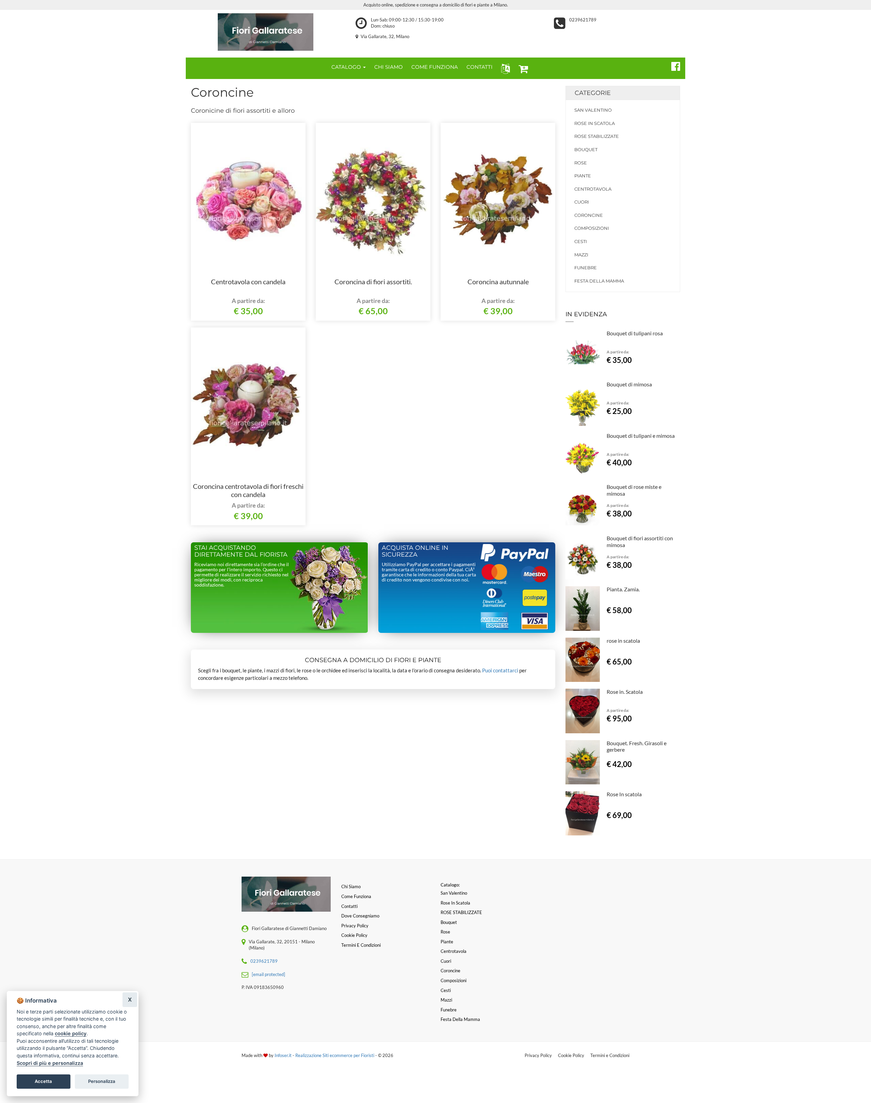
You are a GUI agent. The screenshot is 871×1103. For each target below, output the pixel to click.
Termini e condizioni (361, 945)
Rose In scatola (624, 794)
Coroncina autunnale (498, 281)
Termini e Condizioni (609, 1055)
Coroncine (588, 215)
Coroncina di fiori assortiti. (373, 281)
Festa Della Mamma (599, 281)
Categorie (593, 93)
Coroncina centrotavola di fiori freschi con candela (248, 490)
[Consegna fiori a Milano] (265, 32)
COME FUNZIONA (434, 67)
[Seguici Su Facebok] (672, 65)
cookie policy (70, 1033)
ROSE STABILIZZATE (596, 136)
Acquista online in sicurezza (415, 551)
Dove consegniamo (360, 915)
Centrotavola (592, 189)
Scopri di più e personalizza (50, 1063)
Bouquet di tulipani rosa (635, 333)
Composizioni (591, 228)
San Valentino (593, 110)
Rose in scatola (594, 123)
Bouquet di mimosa (629, 384)
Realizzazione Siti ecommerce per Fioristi (335, 1055)
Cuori (581, 202)
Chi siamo (351, 886)
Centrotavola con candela (248, 281)
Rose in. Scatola (625, 691)
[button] (504, 68)
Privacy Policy (538, 1055)
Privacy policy (354, 925)
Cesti (580, 241)
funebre (585, 267)
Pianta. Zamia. (623, 589)
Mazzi (581, 254)
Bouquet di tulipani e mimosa (641, 435)
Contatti (349, 906)
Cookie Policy (571, 1055)
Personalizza (101, 1081)
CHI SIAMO (388, 67)
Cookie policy (354, 935)
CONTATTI (479, 67)
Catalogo (346, 67)
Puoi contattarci (500, 670)
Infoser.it (283, 1055)
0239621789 (582, 19)
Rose (580, 162)
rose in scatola (623, 640)
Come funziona (356, 896)
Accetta (43, 1081)
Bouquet (585, 149)
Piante (582, 175)
